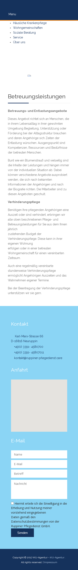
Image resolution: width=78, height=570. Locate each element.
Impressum (50, 562)
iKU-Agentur (57, 557)
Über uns (19, 42)
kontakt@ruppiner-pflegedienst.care (37, 358)
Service (18, 37)
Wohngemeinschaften (28, 27)
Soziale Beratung (24, 32)
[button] (39, 403)
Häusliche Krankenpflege (30, 23)
